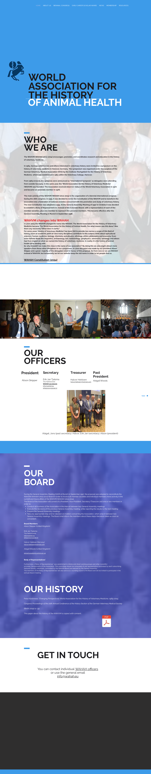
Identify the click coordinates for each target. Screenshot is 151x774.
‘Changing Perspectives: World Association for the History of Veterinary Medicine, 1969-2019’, (79, 598)
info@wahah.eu (48, 386)
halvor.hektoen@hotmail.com (81, 382)
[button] (61, 5)
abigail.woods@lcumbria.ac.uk (35, 553)
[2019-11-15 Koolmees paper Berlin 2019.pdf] (107, 621)
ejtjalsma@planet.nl (50, 388)
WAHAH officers (86, 669)
